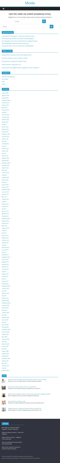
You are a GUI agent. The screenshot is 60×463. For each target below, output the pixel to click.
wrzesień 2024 (5, 102)
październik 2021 (6, 134)
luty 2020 (4, 182)
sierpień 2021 (5, 139)
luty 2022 (4, 124)
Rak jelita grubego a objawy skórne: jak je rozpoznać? (15, 43)
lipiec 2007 (4, 363)
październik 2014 (6, 257)
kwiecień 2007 (5, 370)
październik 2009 (6, 303)
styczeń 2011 (5, 281)
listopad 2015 (5, 238)
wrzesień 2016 (5, 221)
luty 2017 (4, 209)
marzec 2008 (5, 346)
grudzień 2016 (5, 213)
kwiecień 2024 (5, 114)
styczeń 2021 (5, 156)
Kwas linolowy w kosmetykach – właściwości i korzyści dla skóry (18, 36)
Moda (30, 2)
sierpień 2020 (5, 168)
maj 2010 (4, 291)
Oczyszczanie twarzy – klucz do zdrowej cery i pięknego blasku (17, 46)
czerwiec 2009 (5, 312)
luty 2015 (4, 252)
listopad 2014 (5, 254)
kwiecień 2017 (5, 204)
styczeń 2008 (5, 351)
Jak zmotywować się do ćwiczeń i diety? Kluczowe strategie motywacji (19, 41)
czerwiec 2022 (5, 117)
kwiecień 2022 (5, 119)
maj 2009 (4, 315)
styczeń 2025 (5, 93)
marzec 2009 (5, 320)
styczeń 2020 (5, 184)
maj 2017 (4, 201)
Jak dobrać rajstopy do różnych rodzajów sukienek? (15, 58)
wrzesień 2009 (5, 305)
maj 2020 (4, 175)
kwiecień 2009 (5, 317)
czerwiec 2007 (5, 365)
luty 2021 (4, 153)
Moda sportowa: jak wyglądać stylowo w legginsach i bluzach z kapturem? (20, 67)
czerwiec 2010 (5, 288)
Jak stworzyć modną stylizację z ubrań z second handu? (22, 387)
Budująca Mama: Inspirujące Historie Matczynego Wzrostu (16, 55)
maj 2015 (4, 245)
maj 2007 (4, 368)
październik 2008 (6, 329)
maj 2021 (4, 146)
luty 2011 (4, 279)
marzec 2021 (5, 151)
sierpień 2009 (5, 308)
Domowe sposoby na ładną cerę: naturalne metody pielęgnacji (18, 38)
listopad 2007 (5, 356)
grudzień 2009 (5, 300)
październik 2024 (6, 100)
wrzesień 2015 (5, 240)
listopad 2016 (5, 216)
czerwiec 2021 (5, 143)
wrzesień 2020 (5, 165)
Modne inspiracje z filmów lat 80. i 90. (11, 64)
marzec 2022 (5, 122)
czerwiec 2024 (5, 110)
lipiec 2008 (4, 336)
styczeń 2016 (5, 235)
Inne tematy (5, 79)
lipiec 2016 (4, 225)
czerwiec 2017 (5, 199)
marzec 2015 (5, 250)
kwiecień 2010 (5, 293)
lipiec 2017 (4, 197)
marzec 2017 (5, 206)
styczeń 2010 (5, 298)
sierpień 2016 (5, 223)
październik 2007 (6, 358)
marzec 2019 (5, 187)
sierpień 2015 (5, 242)
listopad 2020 (5, 160)
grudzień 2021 (5, 129)
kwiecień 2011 (5, 274)
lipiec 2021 (4, 141)
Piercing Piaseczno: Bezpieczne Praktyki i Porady (14, 61)
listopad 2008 (5, 327)
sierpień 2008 (5, 334)
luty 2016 (4, 233)
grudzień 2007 (5, 353)
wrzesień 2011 (5, 264)
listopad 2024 (5, 98)
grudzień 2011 (5, 262)
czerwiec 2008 (5, 339)
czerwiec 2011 (5, 269)
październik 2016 (6, 218)
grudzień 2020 (5, 158)
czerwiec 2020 (5, 172)
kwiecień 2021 (5, 148)
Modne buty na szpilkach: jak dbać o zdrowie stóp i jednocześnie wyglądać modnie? (29, 394)
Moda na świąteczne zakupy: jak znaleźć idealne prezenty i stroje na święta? (27, 379)
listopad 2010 (5, 283)
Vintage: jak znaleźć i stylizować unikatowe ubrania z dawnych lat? (24, 408)
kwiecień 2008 (5, 344)
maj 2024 (4, 112)
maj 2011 (4, 271)
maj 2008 (4, 341)
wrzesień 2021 (5, 136)
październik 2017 (6, 189)
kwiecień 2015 (5, 247)
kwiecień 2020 (5, 177)
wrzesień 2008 (5, 332)
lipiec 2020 (4, 170)
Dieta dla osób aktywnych (8, 76)
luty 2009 (4, 322)
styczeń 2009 (5, 324)
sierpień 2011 (5, 266)
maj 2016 (4, 230)
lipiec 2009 (4, 310)
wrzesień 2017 (5, 192)
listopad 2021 (5, 131)
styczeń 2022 (5, 127)
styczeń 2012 (5, 259)
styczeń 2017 (5, 211)
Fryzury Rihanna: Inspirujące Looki (16, 401)
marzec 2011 (5, 276)
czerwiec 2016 (5, 228)
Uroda (3, 84)
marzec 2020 (5, 180)
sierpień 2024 (5, 105)
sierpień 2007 (5, 361)
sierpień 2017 (5, 194)
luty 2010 (4, 295)
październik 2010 (6, 286)
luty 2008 (4, 349)
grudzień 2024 (5, 95)
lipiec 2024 (4, 107)
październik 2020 (6, 163)
